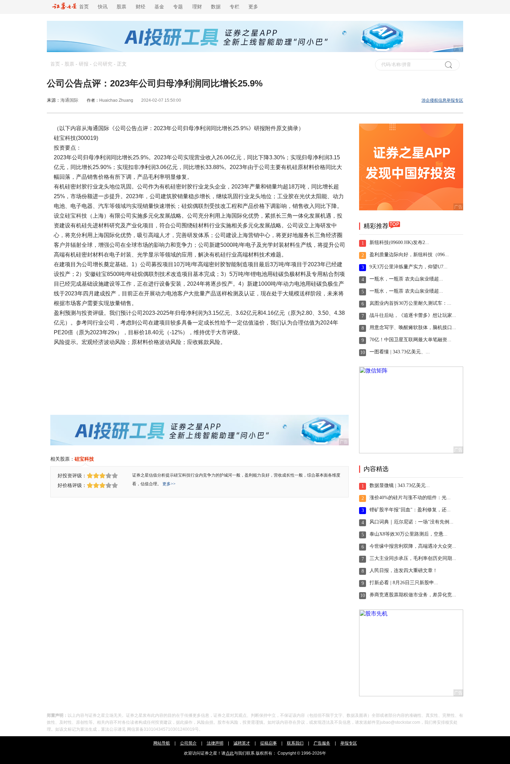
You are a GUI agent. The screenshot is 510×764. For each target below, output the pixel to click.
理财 (197, 6)
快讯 (103, 6)
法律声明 (215, 743)
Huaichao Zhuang (116, 100)
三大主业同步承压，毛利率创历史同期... (412, 558)
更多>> (169, 483)
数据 (216, 6)
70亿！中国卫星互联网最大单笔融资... (410, 339)
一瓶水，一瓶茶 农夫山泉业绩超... (406, 279)
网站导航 (161, 743)
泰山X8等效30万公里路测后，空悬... (408, 534)
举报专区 (348, 743)
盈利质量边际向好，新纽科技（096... (409, 254)
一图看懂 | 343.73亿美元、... (399, 351)
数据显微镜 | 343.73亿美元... (399, 485)
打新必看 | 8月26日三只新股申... (403, 582)
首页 (82, 6)
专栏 (234, 6)
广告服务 (322, 743)
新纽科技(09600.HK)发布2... (399, 242)
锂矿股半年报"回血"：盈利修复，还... (410, 509)
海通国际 (69, 100)
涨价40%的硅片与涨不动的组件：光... (410, 497)
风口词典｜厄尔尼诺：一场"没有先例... (411, 521)
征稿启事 (268, 743)
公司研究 (102, 64)
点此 (230, 753)
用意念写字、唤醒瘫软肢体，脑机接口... (412, 327)
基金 (159, 6)
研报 (83, 64)
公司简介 (188, 743)
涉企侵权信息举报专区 (442, 100)
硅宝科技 (84, 459)
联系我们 (295, 743)
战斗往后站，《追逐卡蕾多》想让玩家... (412, 315)
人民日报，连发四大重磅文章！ (403, 570)
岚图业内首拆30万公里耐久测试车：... (410, 303)
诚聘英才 (241, 743)
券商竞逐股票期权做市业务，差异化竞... (412, 594)
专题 (178, 6)
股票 (121, 6)
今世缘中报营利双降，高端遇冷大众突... (412, 546)
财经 (140, 6)
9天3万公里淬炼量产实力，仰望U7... (408, 266)
